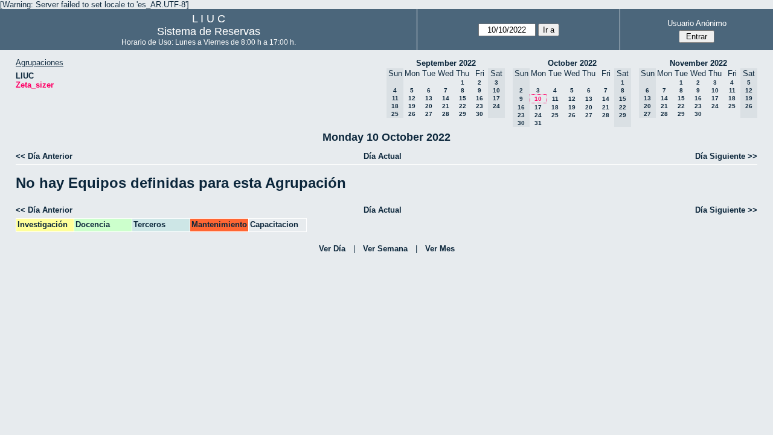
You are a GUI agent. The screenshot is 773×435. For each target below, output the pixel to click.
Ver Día (332, 248)
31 (538, 123)
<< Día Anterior (44, 156)
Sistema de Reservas (208, 31)
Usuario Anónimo (696, 23)
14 (445, 98)
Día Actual (383, 156)
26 (411, 114)
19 (411, 106)
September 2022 (446, 63)
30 (479, 114)
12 (411, 98)
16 (479, 98)
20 (428, 106)
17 (538, 107)
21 (445, 106)
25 (555, 115)
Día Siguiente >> (726, 156)
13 (428, 98)
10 (538, 98)
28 (445, 114)
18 (555, 107)
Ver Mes (440, 248)
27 (428, 114)
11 (555, 98)
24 (538, 115)
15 (462, 98)
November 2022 (698, 63)
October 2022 (572, 63)
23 (479, 106)
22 (462, 106)
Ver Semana (385, 248)
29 (462, 114)
